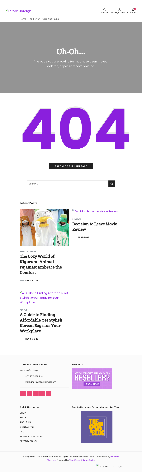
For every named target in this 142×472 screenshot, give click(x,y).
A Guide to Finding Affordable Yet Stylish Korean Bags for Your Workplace (41, 323)
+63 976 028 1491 (34, 376)
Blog (22, 252)
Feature (31, 252)
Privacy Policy (88, 460)
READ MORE (31, 280)
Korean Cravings (49, 456)
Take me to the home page (71, 166)
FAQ (22, 431)
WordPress (74, 460)
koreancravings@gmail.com (40, 382)
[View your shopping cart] (133, 10)
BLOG (23, 417)
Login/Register (119, 13)
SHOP (23, 412)
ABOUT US (25, 422)
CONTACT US (27, 427)
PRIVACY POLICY (28, 441)
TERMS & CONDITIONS (32, 436)
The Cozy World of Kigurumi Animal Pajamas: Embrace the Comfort (41, 264)
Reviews (76, 219)
